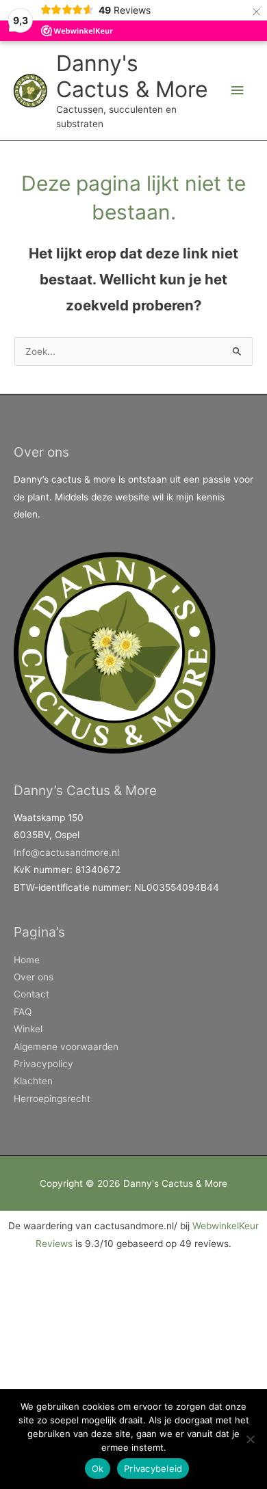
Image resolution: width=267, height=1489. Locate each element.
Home (27, 959)
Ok (98, 1468)
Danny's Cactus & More (132, 76)
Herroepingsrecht (52, 1098)
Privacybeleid (153, 1468)
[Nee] (250, 1439)
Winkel (28, 1028)
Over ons (33, 976)
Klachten (33, 1080)
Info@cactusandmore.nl (66, 852)
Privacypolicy (43, 1063)
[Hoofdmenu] (237, 90)
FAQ (22, 1011)
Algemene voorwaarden (66, 1046)
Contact (31, 994)
